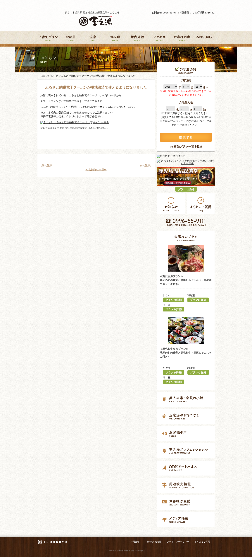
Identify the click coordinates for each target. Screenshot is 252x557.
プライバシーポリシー (178, 541)
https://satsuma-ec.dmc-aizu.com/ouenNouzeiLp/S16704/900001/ (74, 128)
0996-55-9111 (171, 12)
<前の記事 (46, 165)
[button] (146, 165)
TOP (42, 75)
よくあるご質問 (202, 541)
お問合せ (134, 541)
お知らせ (53, 75)
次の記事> (146, 165)
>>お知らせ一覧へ (96, 169)
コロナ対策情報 (153, 541)
